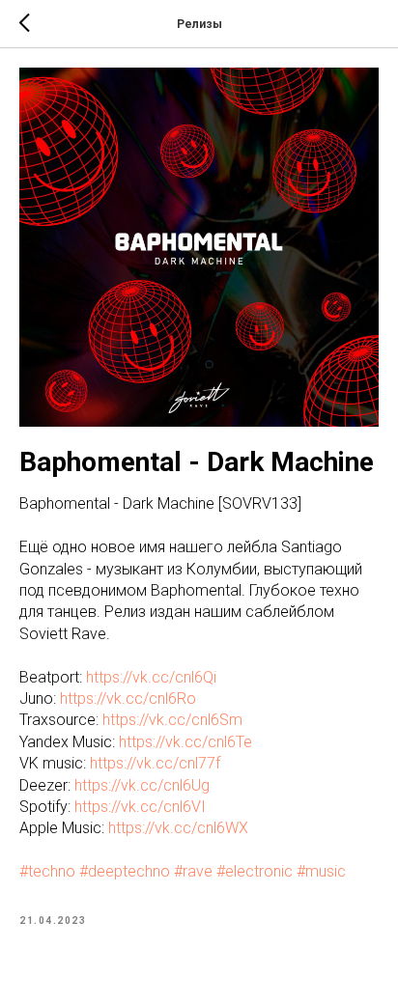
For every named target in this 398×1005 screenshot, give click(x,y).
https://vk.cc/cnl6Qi (151, 677)
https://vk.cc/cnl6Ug (142, 785)
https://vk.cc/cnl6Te (185, 742)
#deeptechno (124, 871)
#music (321, 871)
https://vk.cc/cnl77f (155, 763)
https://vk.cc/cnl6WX (178, 828)
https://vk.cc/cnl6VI (140, 806)
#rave (193, 871)
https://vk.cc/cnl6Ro (128, 698)
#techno (47, 871)
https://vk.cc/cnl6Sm (172, 720)
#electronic (254, 871)
